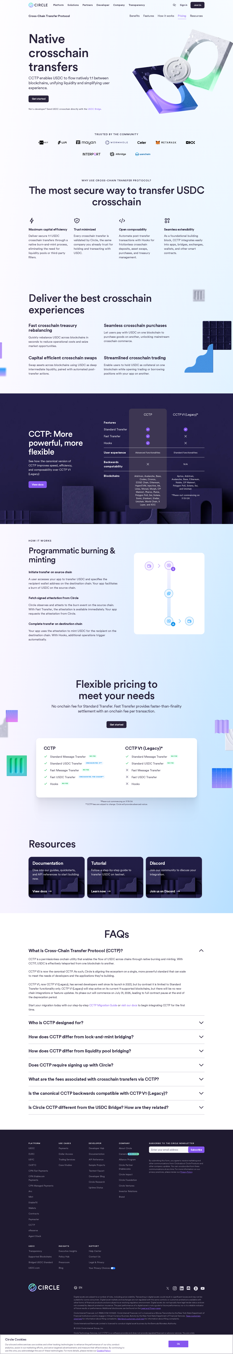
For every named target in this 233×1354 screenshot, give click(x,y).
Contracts (34, 1213)
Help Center (95, 1251)
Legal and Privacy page (151, 1308)
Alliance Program (127, 1159)
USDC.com (34, 1268)
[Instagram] (175, 1288)
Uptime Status (96, 1187)
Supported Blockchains (40, 1256)
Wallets (32, 1208)
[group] (57, 877)
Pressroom (64, 1262)
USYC (31, 1159)
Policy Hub (64, 1256)
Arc (30, 1191)
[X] (168, 1288)
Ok (178, 1344)
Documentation (96, 1154)
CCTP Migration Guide (103, 1005)
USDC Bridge (94, 109)
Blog (61, 1268)
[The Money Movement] (195, 1288)
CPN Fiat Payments (38, 1171)
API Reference (96, 1159)
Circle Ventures (126, 1185)
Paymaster (34, 1219)
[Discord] (189, 1288)
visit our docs (129, 1005)
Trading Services (67, 1159)
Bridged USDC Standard (41, 1262)
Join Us (197, 5)
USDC (32, 1148)
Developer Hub (96, 1148)
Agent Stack (35, 1236)
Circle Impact (126, 1174)
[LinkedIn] (182, 1288)
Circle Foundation (128, 1180)
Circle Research (97, 1182)
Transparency (137, 5)
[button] (58, 5)
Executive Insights (68, 1251)
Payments (63, 1148)
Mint (31, 1197)
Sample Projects (97, 1165)
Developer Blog (97, 1176)
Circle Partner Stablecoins (126, 1167)
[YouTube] (202, 1288)
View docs (37, 484)
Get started (38, 98)
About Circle (125, 1148)
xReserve (33, 1230)
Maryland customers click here (131, 1319)
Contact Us (94, 1256)
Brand (122, 1197)
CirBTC (32, 1165)
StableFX (33, 1202)
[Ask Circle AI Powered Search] (174, 5)
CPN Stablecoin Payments (37, 1178)
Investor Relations (128, 1191)
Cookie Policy (103, 1351)
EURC (32, 1154)
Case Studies (65, 1165)
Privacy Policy (186, 1172)
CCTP (32, 1225)
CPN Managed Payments (41, 1185)
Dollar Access (66, 1154)
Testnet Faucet (96, 1171)
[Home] (38, 5)
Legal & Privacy (96, 1262)
